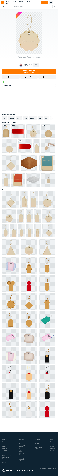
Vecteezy (4, 442)
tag (4, 118)
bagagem (11, 118)
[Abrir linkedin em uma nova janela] (22, 470)
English (51, 439)
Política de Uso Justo (48, 472)
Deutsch (51, 446)
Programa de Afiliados (22, 446)
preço (25, 118)
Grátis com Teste (29, 71)
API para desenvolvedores (6, 451)
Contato (37, 443)
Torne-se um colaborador (38, 448)
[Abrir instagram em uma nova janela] (20, 470)
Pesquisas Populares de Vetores (22, 450)
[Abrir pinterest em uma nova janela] (25, 470)
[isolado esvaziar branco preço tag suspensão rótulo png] (10, 373)
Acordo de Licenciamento (22, 440)
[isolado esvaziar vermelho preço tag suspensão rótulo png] (47, 409)
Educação (4, 448)
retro (46, 118)
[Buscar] (51, 7)
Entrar (50, 2)
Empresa (4, 446)
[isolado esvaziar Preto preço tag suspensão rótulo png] (47, 355)
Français (51, 448)
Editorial (28, 1)
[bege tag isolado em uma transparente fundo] (48, 180)
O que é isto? (16, 82)
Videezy (4, 444)
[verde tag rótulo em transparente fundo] (47, 319)
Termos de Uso (39, 471)
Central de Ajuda (37, 440)
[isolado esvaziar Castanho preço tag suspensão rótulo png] (29, 373)
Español (51, 442)
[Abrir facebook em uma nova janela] (17, 470)
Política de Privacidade (49, 471)
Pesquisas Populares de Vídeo (22, 459)
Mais (6, 3)
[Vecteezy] (2, 2)
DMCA (20, 443)
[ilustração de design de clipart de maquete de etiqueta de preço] (6, 131)
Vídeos (21, 1)
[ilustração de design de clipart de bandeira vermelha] (18, 131)
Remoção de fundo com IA (5, 458)
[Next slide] (52, 118)
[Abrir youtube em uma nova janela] (32, 470)
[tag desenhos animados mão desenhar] (10, 265)
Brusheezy (5, 439)
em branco (33, 118)
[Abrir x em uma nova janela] (29, 470)
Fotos (14, 1)
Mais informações (8, 85)
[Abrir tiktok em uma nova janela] (27, 470)
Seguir (36, 65)
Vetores (7, 1)
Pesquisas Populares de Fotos (22, 455)
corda (40, 118)
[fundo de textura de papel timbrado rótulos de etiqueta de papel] (29, 163)
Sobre (36, 445)
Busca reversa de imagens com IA (6, 454)
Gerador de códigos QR (5, 461)
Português (51, 444)
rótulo (18, 118)
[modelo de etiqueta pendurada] (47, 163)
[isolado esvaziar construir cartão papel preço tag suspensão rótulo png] (29, 265)
